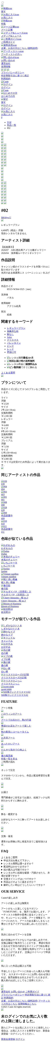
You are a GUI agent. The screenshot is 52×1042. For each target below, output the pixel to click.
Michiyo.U (6, 217)
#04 (3, 489)
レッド (10, 349)
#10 (3, 523)
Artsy (9, 337)
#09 (3, 518)
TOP (9, 122)
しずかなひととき (10, 628)
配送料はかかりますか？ (16, 866)
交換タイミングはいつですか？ (20, 879)
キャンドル (7, 641)
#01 (3, 499)
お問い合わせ (18, 991)
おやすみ (5, 647)
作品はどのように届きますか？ (20, 882)
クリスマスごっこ (10, 683)
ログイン (20, 1039)
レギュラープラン (16, 328)
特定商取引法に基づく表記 (15, 75)
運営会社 (5, 63)
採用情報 (5, 66)
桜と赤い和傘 (8, 582)
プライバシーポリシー (12, 72)
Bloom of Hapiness (10, 606)
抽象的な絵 (12, 331)
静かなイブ (7, 635)
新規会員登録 (8, 1039)
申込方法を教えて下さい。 (17, 860)
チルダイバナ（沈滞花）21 (15, 594)
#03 (3, 494)
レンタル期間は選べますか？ (19, 863)
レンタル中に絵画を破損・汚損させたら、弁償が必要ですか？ (25, 874)
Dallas (4, 554)
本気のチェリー (9, 559)
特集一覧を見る (9, 759)
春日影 (4, 588)
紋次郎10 (5, 612)
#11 (2, 532)
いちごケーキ (8, 566)
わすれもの (7, 548)
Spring (4, 571)
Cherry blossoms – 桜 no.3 (13, 601)
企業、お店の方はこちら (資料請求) (19, 1001)
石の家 (4, 653)
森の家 (4, 665)
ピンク (10, 346)
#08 (3, 505)
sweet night (6, 689)
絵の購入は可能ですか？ (16, 869)
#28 (3, 510)
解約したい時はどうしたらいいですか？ (24, 885)
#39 (3, 484)
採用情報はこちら (27, 1004)
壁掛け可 (11, 352)
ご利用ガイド (32, 991)
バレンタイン (14, 343)
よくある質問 (8, 372)
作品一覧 (11, 125)
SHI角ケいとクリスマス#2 (14, 695)
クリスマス (12, 340)
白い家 (4, 671)
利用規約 (5, 78)
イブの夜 (5, 659)
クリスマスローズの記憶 (14, 677)
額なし (10, 334)
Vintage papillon (8, 576)
